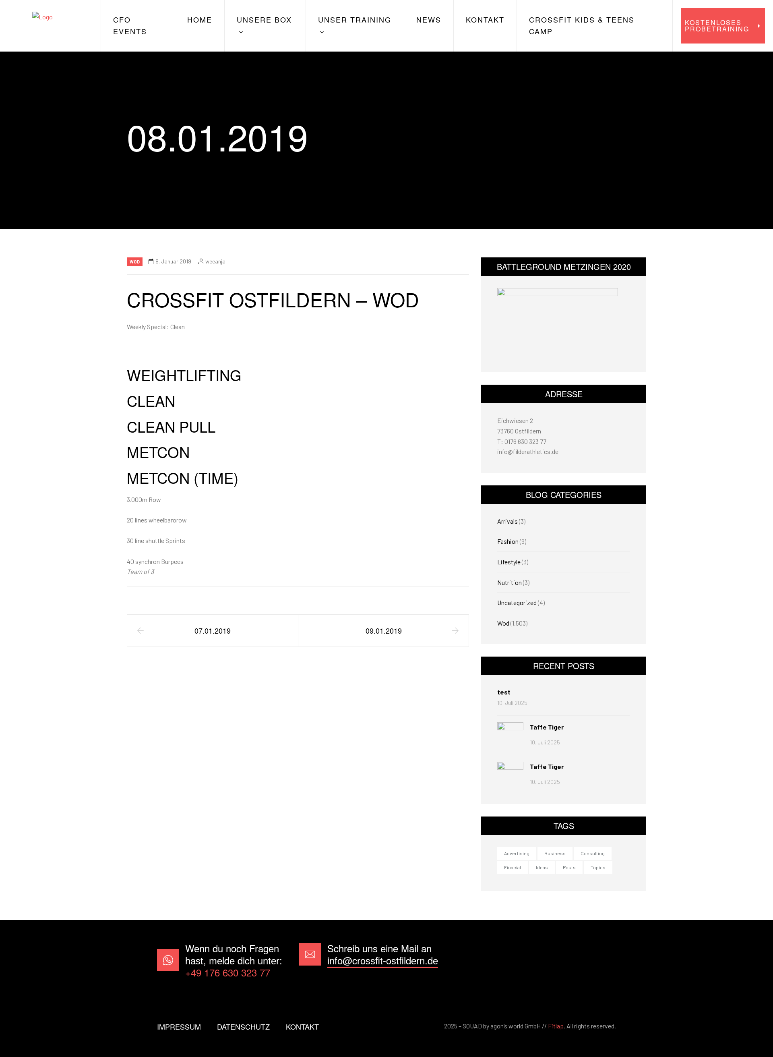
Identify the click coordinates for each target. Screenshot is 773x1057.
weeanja (215, 261)
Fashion (508, 541)
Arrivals (507, 521)
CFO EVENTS (130, 25)
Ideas (542, 867)
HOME (199, 19)
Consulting (593, 853)
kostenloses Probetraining (717, 25)
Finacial (512, 867)
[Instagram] (603, 960)
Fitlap (556, 1026)
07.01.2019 (212, 630)
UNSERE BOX (264, 19)
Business (555, 853)
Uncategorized (517, 602)
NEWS (428, 19)
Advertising (516, 853)
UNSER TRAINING (354, 19)
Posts (569, 867)
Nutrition (509, 582)
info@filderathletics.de (527, 451)
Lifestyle (509, 562)
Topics (598, 867)
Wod (135, 261)
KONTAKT (485, 19)
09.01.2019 (384, 630)
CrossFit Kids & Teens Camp (582, 25)
